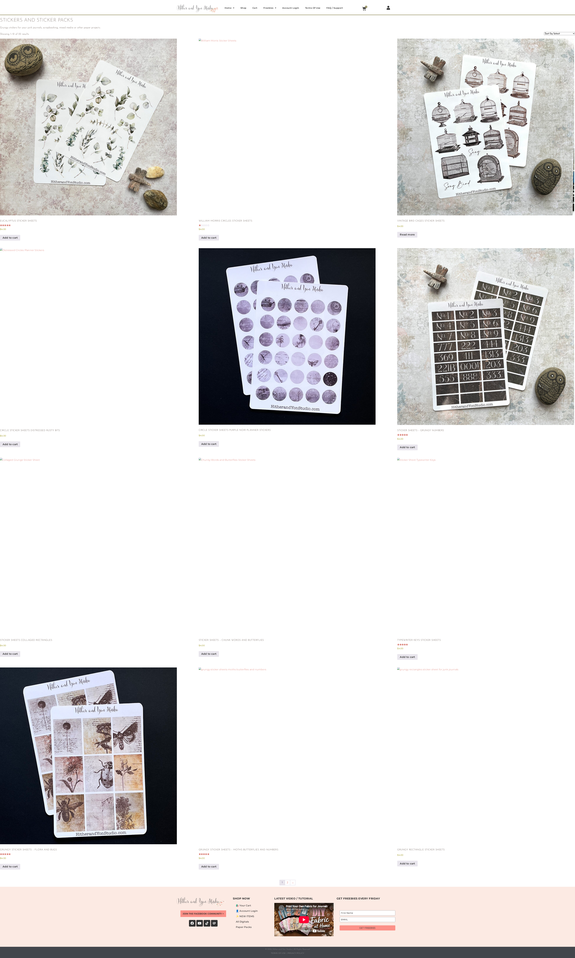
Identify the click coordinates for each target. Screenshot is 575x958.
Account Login (290, 8)
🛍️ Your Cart (243, 905)
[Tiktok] (207, 923)
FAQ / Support (334, 8)
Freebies (268, 8)
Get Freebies (367, 928)
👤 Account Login (247, 911)
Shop (243, 8)
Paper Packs (244, 927)
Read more (407, 234)
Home (228, 8)
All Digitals (242, 921)
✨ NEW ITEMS (245, 916)
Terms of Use (312, 8)
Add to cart (10, 237)
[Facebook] (192, 923)
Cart (254, 8)
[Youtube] (199, 923)
